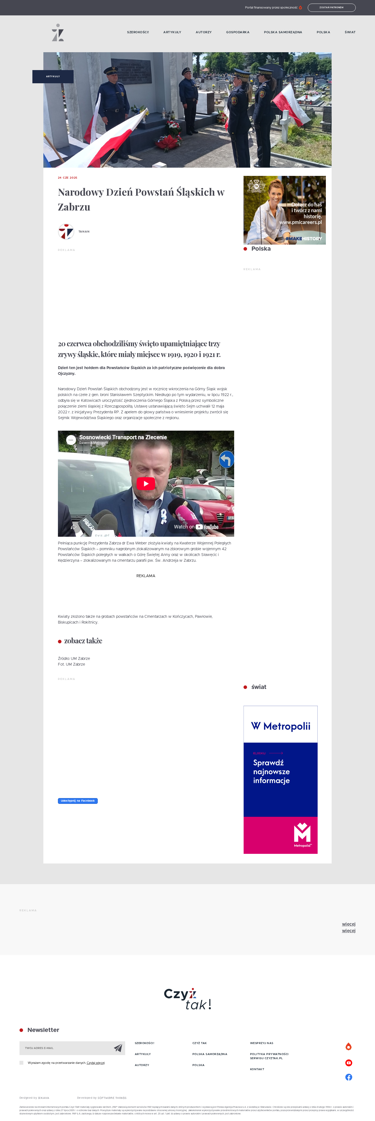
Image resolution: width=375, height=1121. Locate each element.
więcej (349, 924)
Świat (350, 32)
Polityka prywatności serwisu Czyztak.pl (269, 1056)
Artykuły (172, 32)
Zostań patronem (332, 8)
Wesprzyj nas (261, 1043)
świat (258, 687)
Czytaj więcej (96, 1062)
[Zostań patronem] (349, 1046)
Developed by (87, 1098)
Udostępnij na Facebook (78, 800)
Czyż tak (199, 1043)
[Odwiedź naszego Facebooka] (349, 1076)
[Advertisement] (146, 293)
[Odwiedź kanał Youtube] (349, 1062)
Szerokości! (138, 32)
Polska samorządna (283, 32)
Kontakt (257, 1069)
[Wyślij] (118, 1048)
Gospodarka (238, 32)
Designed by (28, 1098)
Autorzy (204, 32)
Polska (323, 32)
